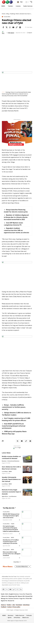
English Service (14, 594)
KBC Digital (11, 32)
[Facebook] (3, 589)
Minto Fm (5, 596)
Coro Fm (22, 594)
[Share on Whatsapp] (10, 27)
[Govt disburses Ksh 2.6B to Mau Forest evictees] (27, 469)
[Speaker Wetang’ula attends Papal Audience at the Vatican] (27, 479)
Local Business (12, 496)
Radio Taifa (4, 594)
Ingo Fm (22, 598)
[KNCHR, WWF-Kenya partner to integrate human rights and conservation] (26, 514)
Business (4, 461)
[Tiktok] (13, 589)
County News (7, 16)
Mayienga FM (13, 596)
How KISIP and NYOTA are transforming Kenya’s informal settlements (13, 426)
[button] (18, 2)
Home (3, 14)
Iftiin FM (28, 598)
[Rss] (20, 589)
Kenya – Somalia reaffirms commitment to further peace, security (14, 407)
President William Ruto (22, 566)
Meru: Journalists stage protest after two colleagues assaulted (11, 553)
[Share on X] (6, 27)
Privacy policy (16, 607)
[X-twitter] (6, 589)
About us (3, 604)
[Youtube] (10, 589)
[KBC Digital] (7, 2)
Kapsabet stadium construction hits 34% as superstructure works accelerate (16, 230)
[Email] (13, 27)
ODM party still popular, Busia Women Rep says (14, 432)
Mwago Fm (4, 598)
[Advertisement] (17, 53)
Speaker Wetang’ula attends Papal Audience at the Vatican (11, 479)
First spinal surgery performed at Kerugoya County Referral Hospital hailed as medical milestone (11, 528)
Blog (8, 14)
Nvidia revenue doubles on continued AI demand (11, 457)
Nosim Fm (11, 601)
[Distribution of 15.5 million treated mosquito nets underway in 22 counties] (26, 540)
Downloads (19, 604)
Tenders (9, 604)
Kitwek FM (29, 596)
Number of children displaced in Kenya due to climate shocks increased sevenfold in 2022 (16, 217)
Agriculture (5, 496)
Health (12, 523)
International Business (13, 461)
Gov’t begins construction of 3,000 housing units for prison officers (16, 419)
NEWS (10, 471)
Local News (5, 471)
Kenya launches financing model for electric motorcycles (16, 211)
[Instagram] (17, 589)
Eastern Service (13, 598)
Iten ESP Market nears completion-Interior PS (13, 224)
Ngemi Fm (4, 601)
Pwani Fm (29, 594)
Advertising (26, 604)
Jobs (13, 604)
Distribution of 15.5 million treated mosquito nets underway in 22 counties (11, 541)
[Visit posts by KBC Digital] (4, 33)
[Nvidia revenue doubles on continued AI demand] (27, 459)
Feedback (3, 607)
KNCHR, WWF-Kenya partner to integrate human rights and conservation (11, 515)
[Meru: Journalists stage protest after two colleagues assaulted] (26, 552)
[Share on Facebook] (3, 27)
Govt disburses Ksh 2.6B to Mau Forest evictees (11, 468)
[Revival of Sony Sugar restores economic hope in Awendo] (27, 492)
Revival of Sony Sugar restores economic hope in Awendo (11, 492)
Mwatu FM (21, 596)
